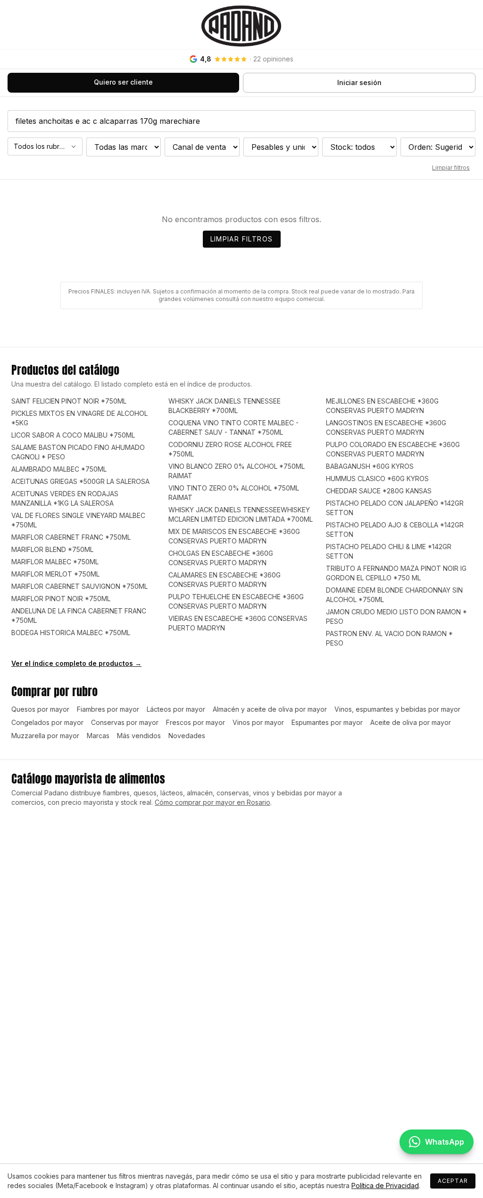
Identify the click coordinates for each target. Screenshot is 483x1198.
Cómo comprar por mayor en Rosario (212, 802)
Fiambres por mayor (108, 709)
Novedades (186, 736)
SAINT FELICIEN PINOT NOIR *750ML (68, 401)
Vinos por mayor (258, 722)
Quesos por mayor (40, 709)
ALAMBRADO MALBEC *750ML (59, 469)
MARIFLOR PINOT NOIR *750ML (60, 599)
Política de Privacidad (385, 1185)
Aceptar (453, 1180)
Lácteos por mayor (176, 709)
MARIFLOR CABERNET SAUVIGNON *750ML (79, 586)
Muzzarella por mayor (45, 736)
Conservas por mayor (124, 722)
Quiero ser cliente (123, 82)
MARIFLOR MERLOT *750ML (55, 574)
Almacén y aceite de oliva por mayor (270, 709)
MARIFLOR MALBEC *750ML (55, 562)
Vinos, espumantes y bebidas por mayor (397, 709)
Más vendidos (139, 736)
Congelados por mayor (47, 722)
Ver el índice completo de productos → (76, 663)
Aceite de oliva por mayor (410, 722)
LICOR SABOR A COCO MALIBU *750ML (73, 435)
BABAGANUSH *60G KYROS (370, 466)
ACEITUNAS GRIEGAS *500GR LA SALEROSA (80, 481)
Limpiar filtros (451, 167)
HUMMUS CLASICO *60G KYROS (377, 478)
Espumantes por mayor (327, 722)
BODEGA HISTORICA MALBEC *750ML (70, 633)
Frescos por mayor (195, 722)
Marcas (98, 736)
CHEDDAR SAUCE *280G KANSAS (379, 491)
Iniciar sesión (359, 82)
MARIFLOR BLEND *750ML (52, 549)
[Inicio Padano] (241, 24)
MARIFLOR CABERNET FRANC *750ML (71, 537)
